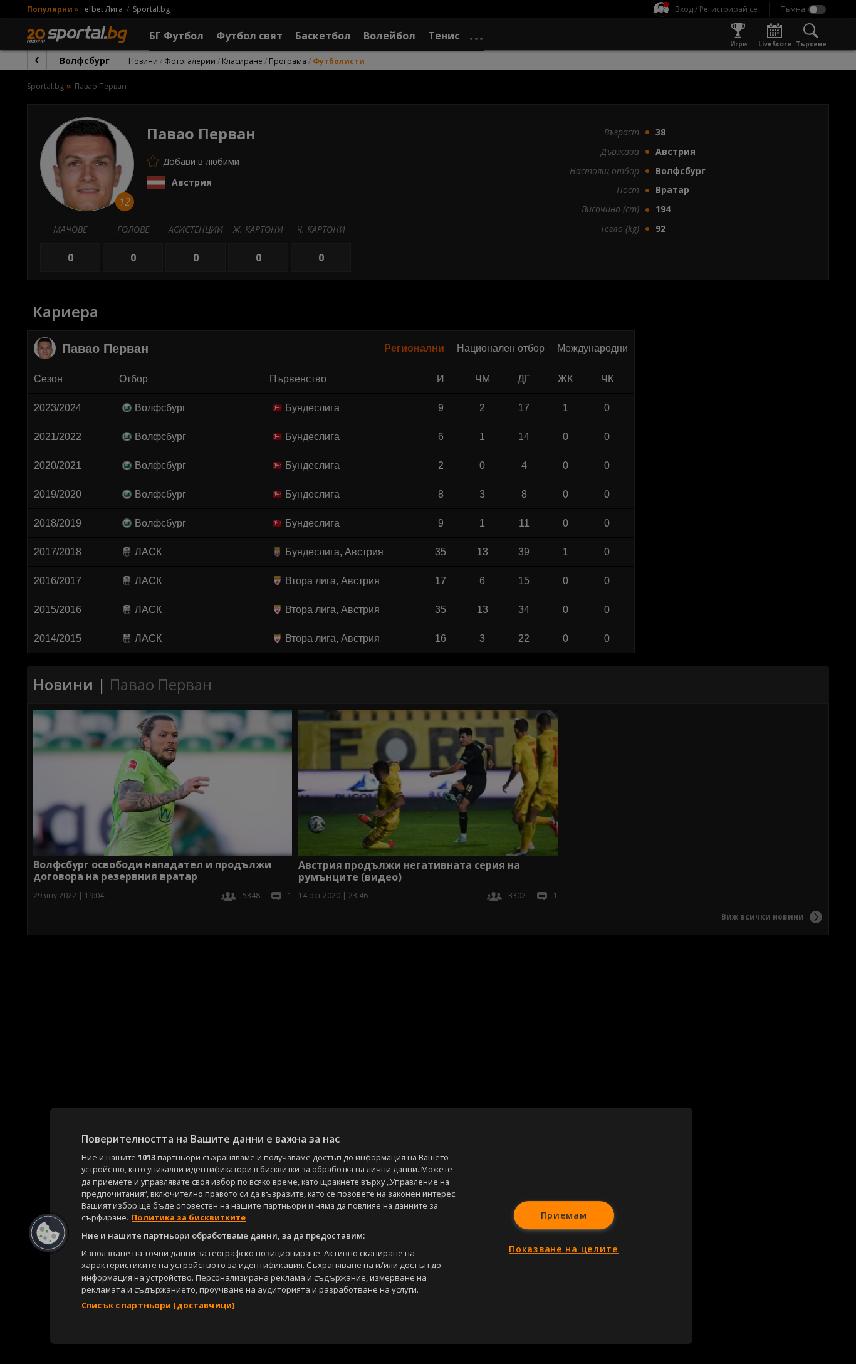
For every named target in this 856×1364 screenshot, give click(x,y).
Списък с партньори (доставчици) (157, 1305)
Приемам (564, 1215)
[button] (48, 1233)
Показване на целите (564, 1249)
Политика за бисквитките (189, 1217)
